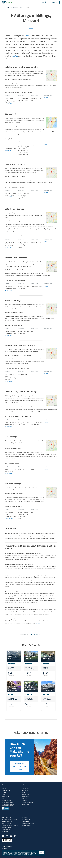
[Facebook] (4, 836)
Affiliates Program (6, 800)
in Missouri (28, 36)
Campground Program (7, 802)
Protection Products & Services (10, 825)
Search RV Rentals (6, 817)
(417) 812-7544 (8, 381)
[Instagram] (8, 836)
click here (37, 623)
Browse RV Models (6, 827)
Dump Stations (25, 796)
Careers (4, 792)
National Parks (25, 788)
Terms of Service (4, 848)
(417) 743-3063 (8, 197)
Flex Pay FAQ (5, 831)
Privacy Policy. (29, 854)
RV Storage (14, 7)
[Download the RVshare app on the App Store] (7, 841)
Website (46, 97)
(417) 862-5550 (8, 335)
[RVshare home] (7, 2)
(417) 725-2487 (8, 473)
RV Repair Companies (27, 802)
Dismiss (42, 852)
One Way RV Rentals (7, 821)
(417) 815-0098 (8, 103)
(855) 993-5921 (8, 150)
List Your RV (54, 2)
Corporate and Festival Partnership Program (8, 804)
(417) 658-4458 (8, 426)
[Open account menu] (44, 2)
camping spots (9, 536)
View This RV (14, 669)
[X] (15, 836)
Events (23, 792)
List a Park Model (26, 819)
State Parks (25, 790)
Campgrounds (25, 794)
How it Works (5, 796)
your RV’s (15, 56)
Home (7, 7)
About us (4, 788)
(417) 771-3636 (8, 247)
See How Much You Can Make (19, 766)
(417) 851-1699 (8, 290)
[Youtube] (12, 836)
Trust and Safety (6, 790)
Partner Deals (25, 804)
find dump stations (52, 620)
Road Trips (24, 798)
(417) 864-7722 (8, 518)
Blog (3, 798)
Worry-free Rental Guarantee (9, 819)
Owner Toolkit (25, 821)
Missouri (21, 7)
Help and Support (6, 823)
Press (3, 794)
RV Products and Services (28, 823)
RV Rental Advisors (6, 829)
